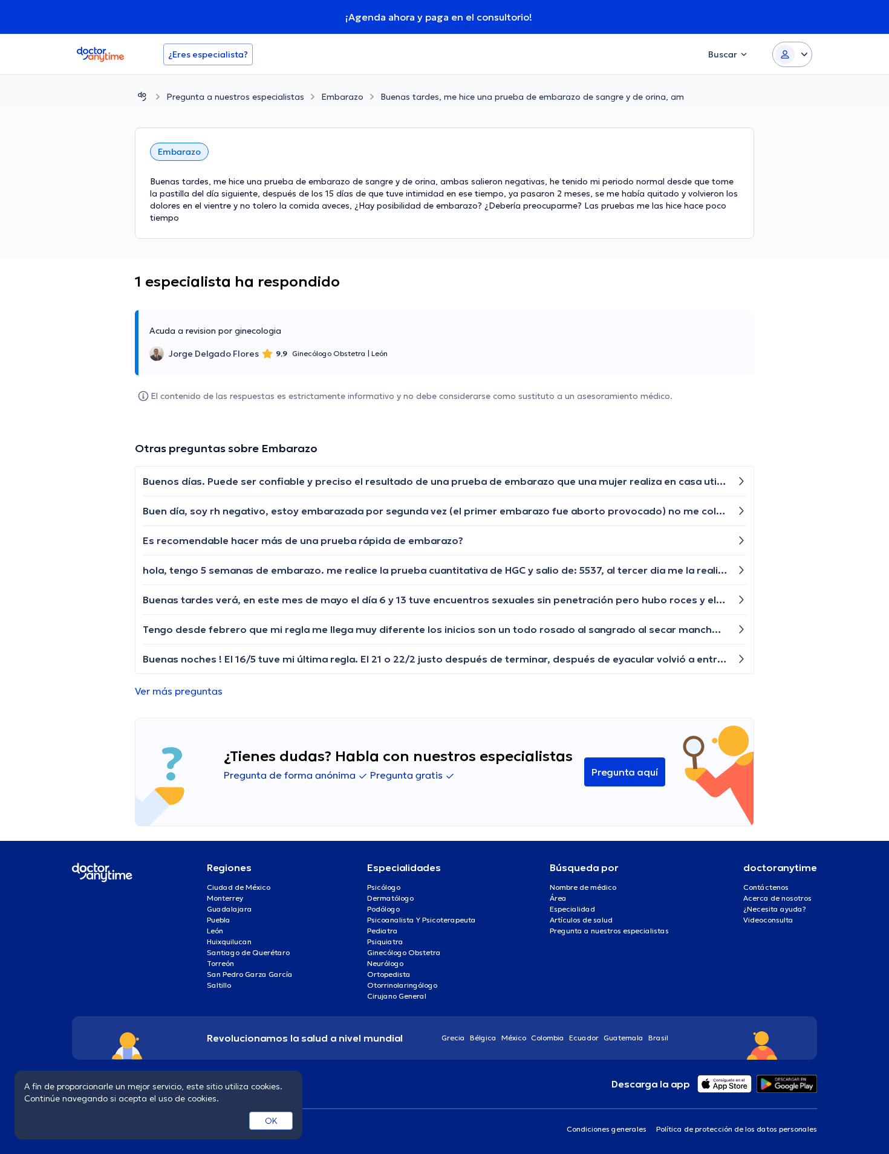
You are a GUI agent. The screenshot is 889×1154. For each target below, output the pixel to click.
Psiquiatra (385, 941)
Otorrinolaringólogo (402, 985)
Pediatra (382, 930)
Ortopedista (389, 974)
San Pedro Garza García (250, 974)
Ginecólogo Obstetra (404, 952)
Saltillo (219, 985)
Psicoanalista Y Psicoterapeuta (421, 919)
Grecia (453, 1037)
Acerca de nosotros (777, 898)
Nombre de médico (583, 887)
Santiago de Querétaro (248, 952)
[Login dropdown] (792, 54)
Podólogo (383, 908)
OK (271, 1120)
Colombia (547, 1037)
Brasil (658, 1037)
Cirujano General (396, 995)
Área (558, 898)
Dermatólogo (390, 898)
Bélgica (483, 1037)
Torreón (220, 963)
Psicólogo (383, 887)
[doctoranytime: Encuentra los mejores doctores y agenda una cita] (142, 96)
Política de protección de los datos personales (736, 1128)
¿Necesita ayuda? (774, 908)
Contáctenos (766, 887)
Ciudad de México (238, 887)
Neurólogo (385, 963)
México (513, 1037)
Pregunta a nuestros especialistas (235, 96)
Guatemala (623, 1037)
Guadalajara (229, 908)
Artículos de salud (581, 919)
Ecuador (584, 1037)
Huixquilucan (229, 941)
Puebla (218, 919)
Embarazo (342, 96)
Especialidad (572, 908)
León (215, 930)
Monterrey (225, 898)
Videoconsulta (768, 919)
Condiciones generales (606, 1128)
